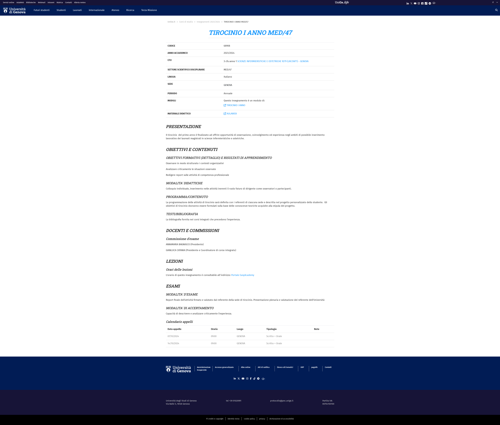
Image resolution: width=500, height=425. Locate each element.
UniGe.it (171, 22)
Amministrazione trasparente (202, 368)
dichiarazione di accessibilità (281, 419)
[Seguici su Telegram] (429, 3)
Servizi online (8, 2)
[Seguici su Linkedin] (407, 3)
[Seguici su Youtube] (415, 3)
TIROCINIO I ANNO (235, 105)
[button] (41, 10)
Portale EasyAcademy (242, 275)
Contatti (68, 2)
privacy (262, 419)
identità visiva (233, 419)
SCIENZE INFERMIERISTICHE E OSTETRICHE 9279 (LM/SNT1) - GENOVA (272, 61)
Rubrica (60, 2)
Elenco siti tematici (285, 367)
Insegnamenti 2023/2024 (208, 22)
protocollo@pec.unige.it (281, 400)
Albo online (245, 367)
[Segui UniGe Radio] (434, 3)
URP (302, 367)
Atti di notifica (264, 367)
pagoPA (314, 367)
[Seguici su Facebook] (422, 3)
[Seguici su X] (411, 3)
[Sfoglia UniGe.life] (343, 2)
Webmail (41, 2)
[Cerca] (496, 10)
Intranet (51, 2)
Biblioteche (31, 2)
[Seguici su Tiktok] (426, 3)
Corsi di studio (186, 22)
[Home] (14, 10)
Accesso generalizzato (224, 367)
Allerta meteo (80, 2)
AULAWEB (231, 113)
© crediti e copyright (214, 419)
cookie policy (249, 419)
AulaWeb (20, 2)
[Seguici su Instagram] (418, 3)
